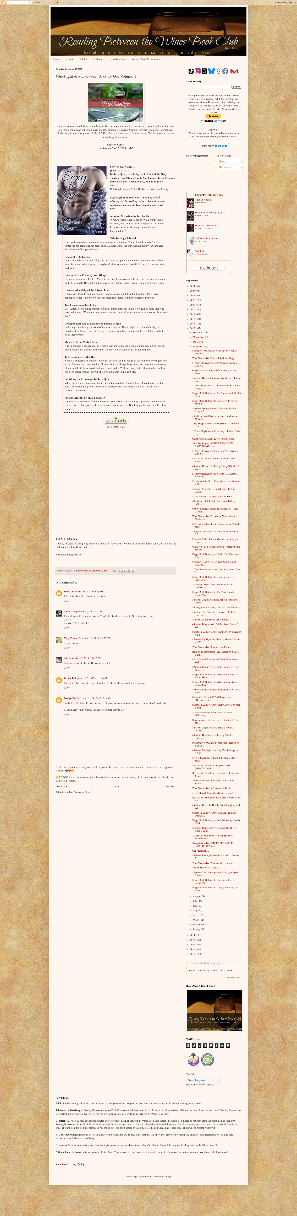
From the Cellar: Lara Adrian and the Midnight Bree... (215, 540)
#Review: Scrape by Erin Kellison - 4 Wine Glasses (213, 490)
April (196, 915)
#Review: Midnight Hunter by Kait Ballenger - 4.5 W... (215, 752)
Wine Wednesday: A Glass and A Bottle (211, 788)
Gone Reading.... (200, 850)
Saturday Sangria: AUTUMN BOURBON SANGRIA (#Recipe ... (212, 445)
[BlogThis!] (123, 571)
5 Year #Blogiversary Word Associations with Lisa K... (214, 364)
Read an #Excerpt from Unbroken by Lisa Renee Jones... (216, 774)
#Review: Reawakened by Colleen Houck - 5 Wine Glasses (214, 829)
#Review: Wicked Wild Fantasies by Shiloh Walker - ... (213, 782)
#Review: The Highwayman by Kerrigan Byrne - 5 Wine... (216, 874)
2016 (193, 323)
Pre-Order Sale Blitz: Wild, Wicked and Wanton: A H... (216, 483)
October (197, 341)
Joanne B (69, 678)
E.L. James (226, 970)
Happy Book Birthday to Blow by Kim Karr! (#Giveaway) (214, 578)
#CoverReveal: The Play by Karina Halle (212, 496)
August (197, 896)
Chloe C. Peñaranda (204, 228)
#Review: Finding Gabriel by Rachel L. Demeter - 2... (216, 857)
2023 (193, 290)
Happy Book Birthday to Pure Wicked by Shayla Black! (216, 822)
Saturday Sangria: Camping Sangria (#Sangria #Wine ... (214, 601)
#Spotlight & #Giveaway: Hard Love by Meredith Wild (216, 633)
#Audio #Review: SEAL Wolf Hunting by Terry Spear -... (215, 668)
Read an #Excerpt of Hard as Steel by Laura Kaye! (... (213, 460)
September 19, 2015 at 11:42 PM (85, 658)
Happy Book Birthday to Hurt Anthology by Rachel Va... (213, 881)
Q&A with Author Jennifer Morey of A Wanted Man (215, 525)
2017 (193, 319)
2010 (193, 953)
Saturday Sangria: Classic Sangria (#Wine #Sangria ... (212, 729)
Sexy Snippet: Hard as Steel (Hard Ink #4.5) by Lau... (215, 425)
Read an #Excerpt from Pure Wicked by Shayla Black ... (215, 653)
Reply (67, 601)
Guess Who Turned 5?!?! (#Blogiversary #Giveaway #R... (212, 698)
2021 (193, 300)
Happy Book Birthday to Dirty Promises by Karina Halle (213, 676)
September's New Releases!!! (206, 867)
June (195, 905)
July (195, 900)
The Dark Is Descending (206, 225)
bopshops (146, 1176)
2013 (193, 939)
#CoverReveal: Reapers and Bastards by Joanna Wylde (215, 661)
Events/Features (117, 59)
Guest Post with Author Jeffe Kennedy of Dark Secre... (215, 372)
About (69, 59)
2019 (193, 309)
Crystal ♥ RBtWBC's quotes (204, 963)
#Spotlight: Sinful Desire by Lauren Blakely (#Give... (213, 502)
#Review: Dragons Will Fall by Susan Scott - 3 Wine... (215, 626)
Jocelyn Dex (70, 698)
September (198, 346)
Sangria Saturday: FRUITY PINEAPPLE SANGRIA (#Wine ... (212, 844)
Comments (226, 167)
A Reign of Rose (203, 199)
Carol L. (68, 611)
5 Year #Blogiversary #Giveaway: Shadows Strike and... (216, 432)
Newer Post (62, 786)
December (198, 332)
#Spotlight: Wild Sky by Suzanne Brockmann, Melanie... (215, 417)
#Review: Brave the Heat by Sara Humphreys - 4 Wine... (216, 806)
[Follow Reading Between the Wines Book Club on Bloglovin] (214, 147)
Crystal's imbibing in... (209, 195)
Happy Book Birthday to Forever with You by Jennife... (214, 402)
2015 (193, 328)
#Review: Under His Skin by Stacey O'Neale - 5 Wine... (215, 467)
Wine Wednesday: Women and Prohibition (213, 862)
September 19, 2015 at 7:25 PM (89, 611)
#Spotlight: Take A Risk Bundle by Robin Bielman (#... (212, 586)
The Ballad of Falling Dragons (209, 212)
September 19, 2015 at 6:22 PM (87, 591)
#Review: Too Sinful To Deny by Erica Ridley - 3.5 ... (215, 533)
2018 (193, 314)
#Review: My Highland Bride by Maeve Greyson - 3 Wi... (216, 641)
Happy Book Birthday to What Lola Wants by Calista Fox (214, 683)
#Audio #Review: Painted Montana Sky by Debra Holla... (216, 691)
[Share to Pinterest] (133, 571)
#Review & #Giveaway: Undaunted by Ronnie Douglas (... (214, 352)
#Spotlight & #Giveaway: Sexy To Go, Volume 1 (216, 607)
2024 (193, 286)
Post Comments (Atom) (80, 792)
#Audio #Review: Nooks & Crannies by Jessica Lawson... (215, 510)
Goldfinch (199, 251)
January (197, 929)
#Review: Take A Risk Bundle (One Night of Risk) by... (214, 563)
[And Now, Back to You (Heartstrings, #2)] (191, 244)
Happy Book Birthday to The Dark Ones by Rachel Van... (213, 593)
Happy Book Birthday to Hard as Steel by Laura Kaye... (215, 556)
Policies (83, 59)
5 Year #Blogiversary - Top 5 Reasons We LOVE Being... (216, 387)
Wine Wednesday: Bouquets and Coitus (211, 647)
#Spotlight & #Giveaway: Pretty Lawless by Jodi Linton (216, 706)
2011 (193, 949)
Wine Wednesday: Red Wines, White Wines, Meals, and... (213, 518)
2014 (193, 935)
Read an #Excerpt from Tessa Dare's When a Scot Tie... (216, 799)
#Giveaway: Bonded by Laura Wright (210, 619)
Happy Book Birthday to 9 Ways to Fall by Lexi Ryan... (215, 889)
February (197, 924)
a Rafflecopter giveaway (68, 554)
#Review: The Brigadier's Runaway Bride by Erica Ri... (214, 613)
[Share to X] (127, 571)
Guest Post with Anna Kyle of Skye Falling (213, 438)
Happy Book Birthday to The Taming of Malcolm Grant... (216, 394)
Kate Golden (201, 202)
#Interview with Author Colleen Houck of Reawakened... (212, 837)
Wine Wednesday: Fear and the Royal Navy (213, 358)
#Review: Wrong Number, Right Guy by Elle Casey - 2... (214, 410)
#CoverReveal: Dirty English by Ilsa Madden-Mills (214, 759)
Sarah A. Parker (202, 215)
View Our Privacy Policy (70, 1164)
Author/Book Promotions (145, 59)
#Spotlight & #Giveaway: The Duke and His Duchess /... (214, 814)
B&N (122, 427)
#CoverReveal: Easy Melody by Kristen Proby (214, 793)
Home (56, 59)
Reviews (97, 59)
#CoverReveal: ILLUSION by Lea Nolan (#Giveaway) (212, 714)
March (196, 919)
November (198, 337)
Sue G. (67, 591)
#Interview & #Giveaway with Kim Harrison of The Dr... (215, 744)
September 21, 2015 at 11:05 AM (93, 698)
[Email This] (120, 571)
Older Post (170, 786)
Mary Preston (71, 638)
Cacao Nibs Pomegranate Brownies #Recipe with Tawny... (216, 548)
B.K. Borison (201, 241)
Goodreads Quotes (233, 977)
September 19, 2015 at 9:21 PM (94, 638)
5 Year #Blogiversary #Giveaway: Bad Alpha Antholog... (214, 475)
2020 (193, 304)
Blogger (168, 1176)
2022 (193, 295)
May (195, 910)
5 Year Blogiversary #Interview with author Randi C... (216, 571)
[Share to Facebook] (130, 571)
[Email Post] (114, 570)
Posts (223, 161)
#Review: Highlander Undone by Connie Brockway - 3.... (212, 736)
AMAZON (112, 427)
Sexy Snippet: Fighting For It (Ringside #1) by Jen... (215, 721)
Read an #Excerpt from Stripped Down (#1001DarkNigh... (211, 767)
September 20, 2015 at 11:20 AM (91, 678)
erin (66, 658)
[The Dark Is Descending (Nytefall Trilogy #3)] (191, 231)
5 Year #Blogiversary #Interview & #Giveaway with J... (215, 452)
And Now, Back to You (206, 238)
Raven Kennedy (202, 254)
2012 (193, 944)
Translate (209, 1084)
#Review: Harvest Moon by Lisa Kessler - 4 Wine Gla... (216, 379)
